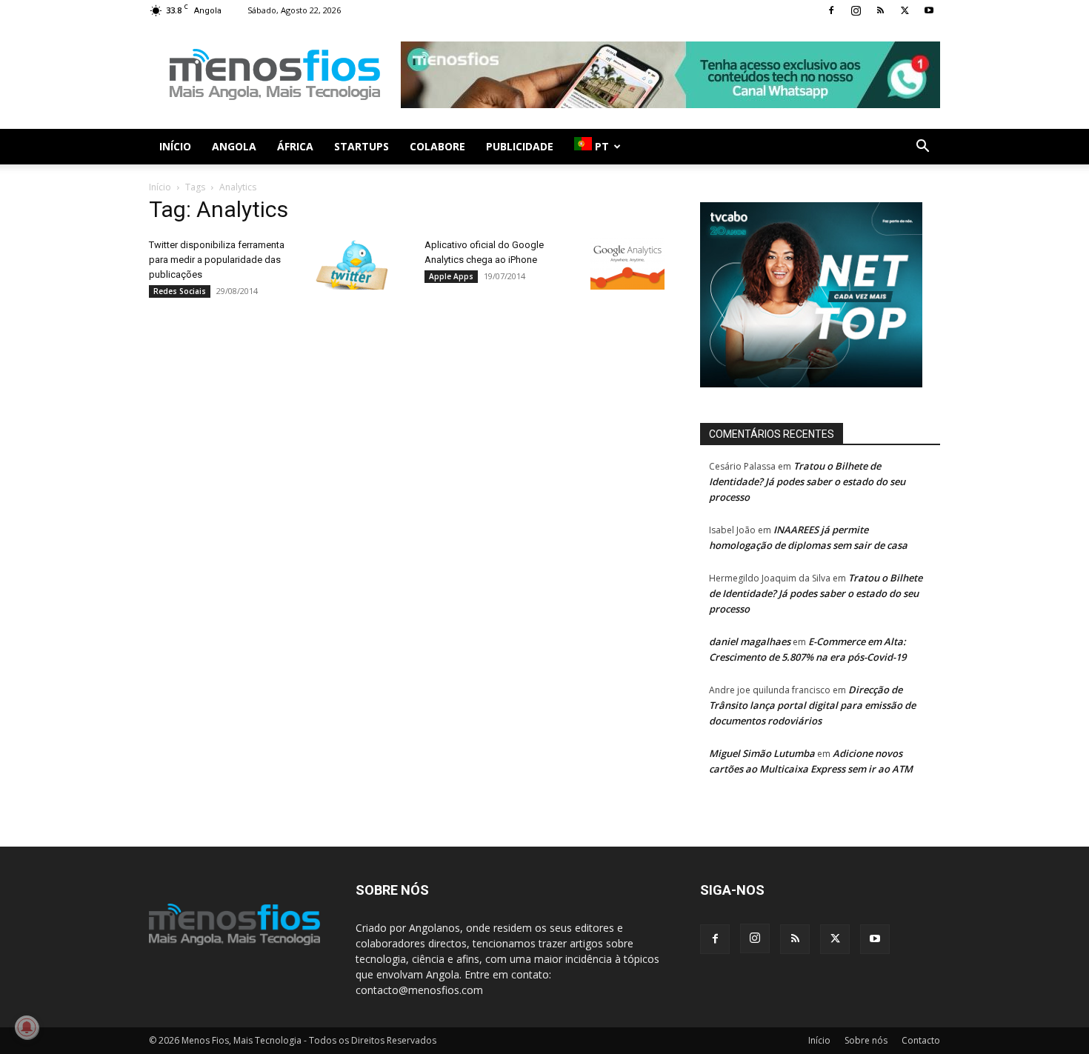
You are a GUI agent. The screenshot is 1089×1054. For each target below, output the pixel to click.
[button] (922, 148)
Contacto (921, 1040)
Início (175, 146)
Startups (361, 146)
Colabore (437, 146)
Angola (234, 146)
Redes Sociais (179, 291)
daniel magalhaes (749, 641)
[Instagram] (856, 10)
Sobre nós (866, 1040)
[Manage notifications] (27, 1027)
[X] (904, 10)
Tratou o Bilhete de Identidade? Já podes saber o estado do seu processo (807, 481)
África (295, 146)
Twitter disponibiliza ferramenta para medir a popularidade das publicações (216, 259)
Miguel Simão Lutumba (762, 753)
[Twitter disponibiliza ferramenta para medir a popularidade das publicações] (352, 264)
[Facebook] (831, 10)
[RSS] (880, 10)
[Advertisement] (670, 74)
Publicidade (519, 146)
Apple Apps (451, 276)
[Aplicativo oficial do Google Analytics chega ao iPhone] (627, 264)
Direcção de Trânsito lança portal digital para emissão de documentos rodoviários (812, 705)
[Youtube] (929, 10)
